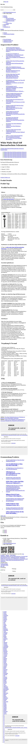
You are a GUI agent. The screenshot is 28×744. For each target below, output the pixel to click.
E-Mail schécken (4, 563)
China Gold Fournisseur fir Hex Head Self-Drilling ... (15, 512)
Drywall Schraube (10, 18)
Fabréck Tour (9, 23)
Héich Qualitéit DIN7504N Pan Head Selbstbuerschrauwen (14, 108)
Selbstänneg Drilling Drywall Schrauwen (13, 558)
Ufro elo (2, 527)
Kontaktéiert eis (6, 27)
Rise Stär (2, 566)
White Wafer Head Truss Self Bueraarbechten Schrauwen (12, 77)
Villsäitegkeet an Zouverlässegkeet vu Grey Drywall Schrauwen (13, 473)
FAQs (4, 25)
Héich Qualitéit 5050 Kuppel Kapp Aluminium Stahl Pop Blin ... (13, 96)
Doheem (5, 15)
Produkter (5, 17)
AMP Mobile (13, 555)
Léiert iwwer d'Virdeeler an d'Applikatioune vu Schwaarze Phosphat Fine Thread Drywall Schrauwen (13, 420)
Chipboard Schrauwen (11, 19)
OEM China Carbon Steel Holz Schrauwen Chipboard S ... (14, 482)
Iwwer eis (5, 22)
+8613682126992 (4, 565)
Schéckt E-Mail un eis (5, 177)
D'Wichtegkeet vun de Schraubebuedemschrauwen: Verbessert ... (15, 90)
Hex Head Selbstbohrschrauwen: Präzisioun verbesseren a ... (13, 71)
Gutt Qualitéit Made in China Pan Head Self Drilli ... (14, 464)
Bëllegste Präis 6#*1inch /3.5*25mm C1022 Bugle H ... (14, 495)
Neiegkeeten (6, 24)
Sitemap (7, 555)
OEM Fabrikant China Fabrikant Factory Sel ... (13, 504)
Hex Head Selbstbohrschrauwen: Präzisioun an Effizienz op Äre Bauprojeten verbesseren (13, 418)
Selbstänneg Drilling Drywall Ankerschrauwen (11, 556)
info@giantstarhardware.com (9, 543)
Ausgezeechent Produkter (8, 34)
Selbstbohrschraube (10, 20)
